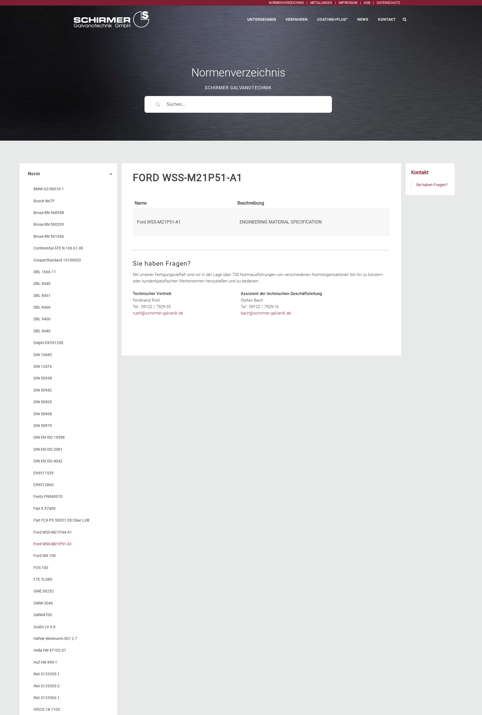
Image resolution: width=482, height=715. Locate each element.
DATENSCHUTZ (388, 3)
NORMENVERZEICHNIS (286, 3)
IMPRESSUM (348, 3)
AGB (367, 3)
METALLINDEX (321, 3)
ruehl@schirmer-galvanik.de (158, 313)
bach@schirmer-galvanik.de (266, 313)
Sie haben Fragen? (432, 185)
